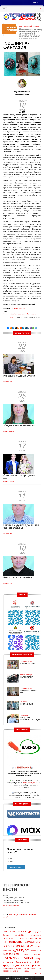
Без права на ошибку (17, 577)
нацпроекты (9, 937)
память (27, 954)
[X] (16, 328)
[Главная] (22, 17)
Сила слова (25, 29)
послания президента (25, 938)
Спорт (38, 958)
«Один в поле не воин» (19, 425)
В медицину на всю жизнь (28, 691)
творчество (21, 314)
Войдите (11, 317)
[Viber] (31, 328)
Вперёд (41, 30)
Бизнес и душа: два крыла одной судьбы (21, 526)
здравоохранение (11, 971)
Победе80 (24, 971)
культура (26, 931)
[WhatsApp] (33, 328)
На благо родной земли (19, 375)
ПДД (39, 968)
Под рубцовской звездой (29, 26)
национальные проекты (26, 965)
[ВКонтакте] (8, 328)
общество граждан (22, 941)
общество (7, 950)
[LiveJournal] (26, 328)
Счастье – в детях (27, 663)
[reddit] (21, 328)
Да (11, 858)
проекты (38, 946)
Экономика (24, 715)
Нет (11, 861)
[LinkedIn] (23, 328)
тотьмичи (8, 961)
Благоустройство (24, 962)
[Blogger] (18, 328)
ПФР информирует (30, 968)
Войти (35, 3)
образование (8, 968)
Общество (23, 702)
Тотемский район (10, 314)
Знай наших (31, 314)
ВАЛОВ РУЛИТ (26, 677)
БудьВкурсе (21, 950)
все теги (38, 973)
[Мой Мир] (13, 328)
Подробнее (7, 381)
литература (18, 968)
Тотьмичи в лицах (18, 308)
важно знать (36, 950)
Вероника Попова (22, 91)
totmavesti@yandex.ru (31, 783)
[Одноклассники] (11, 328)
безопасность (11, 954)
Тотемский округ (22, 946)
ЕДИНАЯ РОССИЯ (11, 931)
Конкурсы (37, 954)
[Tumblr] (28, 328)
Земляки (19, 934)
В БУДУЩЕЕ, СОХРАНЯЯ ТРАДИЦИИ (30, 718)
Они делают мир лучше (19, 475)
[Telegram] (36, 328)
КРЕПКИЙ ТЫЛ (26, 704)
